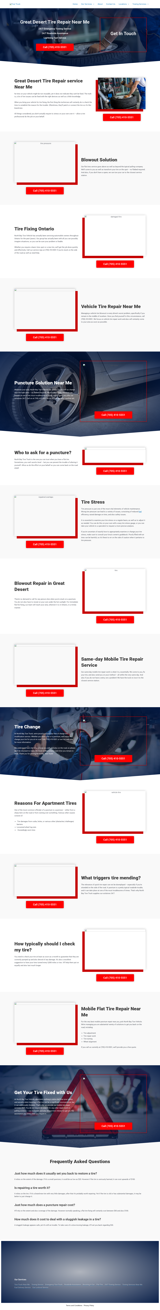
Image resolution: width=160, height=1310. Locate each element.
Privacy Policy (89, 1305)
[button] (93, 4)
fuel (140, 512)
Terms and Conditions (74, 1305)
